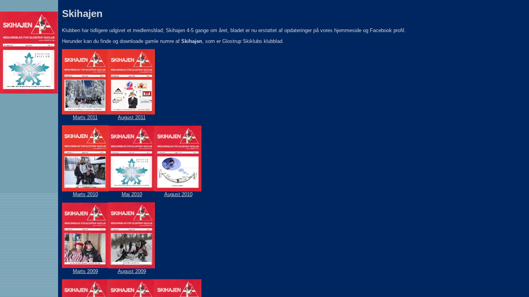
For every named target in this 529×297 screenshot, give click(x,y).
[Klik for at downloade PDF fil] (85, 113)
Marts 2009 (85, 271)
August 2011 (132, 117)
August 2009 (132, 271)
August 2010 (178, 194)
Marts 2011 (85, 117)
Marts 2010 (85, 194)
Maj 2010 (132, 194)
